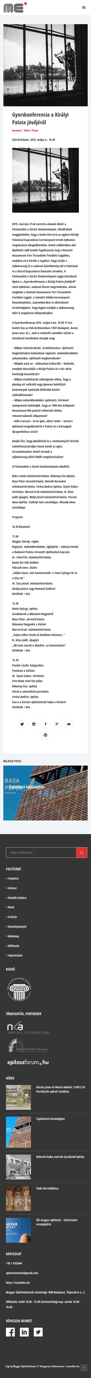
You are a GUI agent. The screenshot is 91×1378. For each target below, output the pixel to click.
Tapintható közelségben (27, 786)
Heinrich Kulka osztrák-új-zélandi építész (60, 1157)
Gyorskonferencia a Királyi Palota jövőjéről (40, 118)
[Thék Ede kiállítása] (18, 1198)
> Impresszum (14, 955)
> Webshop (12, 936)
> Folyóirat (12, 878)
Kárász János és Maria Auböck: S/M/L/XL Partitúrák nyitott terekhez (60, 1089)
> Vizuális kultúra (16, 898)
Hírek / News (31, 130)
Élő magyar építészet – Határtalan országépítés (56, 1222)
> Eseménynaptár (16, 926)
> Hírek (10, 907)
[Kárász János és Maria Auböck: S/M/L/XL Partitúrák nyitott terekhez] (18, 1097)
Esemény (16, 130)
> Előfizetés (12, 946)
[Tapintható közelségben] (18, 1132)
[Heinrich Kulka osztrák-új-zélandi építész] (18, 1167)
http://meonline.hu (18, 1282)
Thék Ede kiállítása (47, 1188)
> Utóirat (11, 888)
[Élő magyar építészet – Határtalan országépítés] (18, 1230)
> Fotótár (11, 917)
